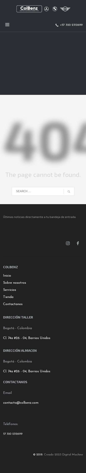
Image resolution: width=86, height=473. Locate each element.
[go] (68, 191)
